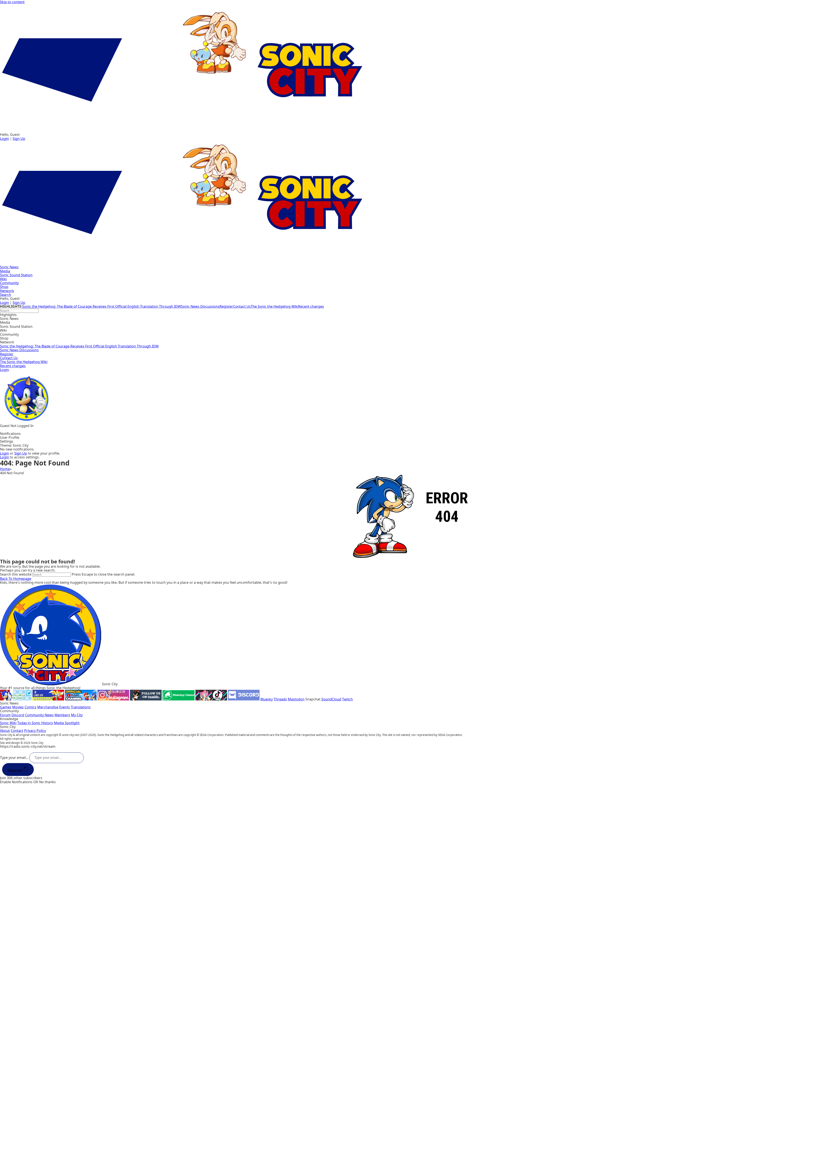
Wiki (3, 330)
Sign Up (19, 138)
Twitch (347, 699)
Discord (18, 715)
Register (226, 306)
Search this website (16, 574)
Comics (30, 707)
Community (9, 334)
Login (4, 138)
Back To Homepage (15, 578)
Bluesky (266, 699)
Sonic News (9, 319)
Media (5, 322)
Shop (4, 338)
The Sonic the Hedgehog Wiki (274, 306)
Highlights (8, 315)
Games (5, 707)
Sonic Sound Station (16, 326)
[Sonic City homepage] (410, 70)
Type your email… (14, 757)
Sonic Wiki (8, 723)
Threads (280, 699)
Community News (39, 715)
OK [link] (36, 782)
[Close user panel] (0, 430)
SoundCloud (331, 699)
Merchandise (47, 707)
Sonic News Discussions (200, 306)
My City (77, 715)
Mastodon (296, 699)
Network (7, 342)
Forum (5, 715)
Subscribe (15, 770)
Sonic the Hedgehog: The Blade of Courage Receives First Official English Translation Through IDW (101, 306)
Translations (81, 707)
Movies (18, 707)
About (5, 730)
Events (64, 707)
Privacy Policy (35, 730)
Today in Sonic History (35, 723)
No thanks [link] (47, 782)
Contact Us (242, 306)
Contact (17, 730)
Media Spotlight (67, 723)
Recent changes (311, 306)
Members (62, 715)
